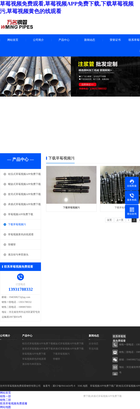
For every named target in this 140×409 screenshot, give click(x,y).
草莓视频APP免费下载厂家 (104, 386)
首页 (109, 220)
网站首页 (12, 39)
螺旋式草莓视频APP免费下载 (24, 184)
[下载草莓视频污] (71, 185)
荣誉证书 (115, 39)
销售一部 (5, 396)
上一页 (119, 220)
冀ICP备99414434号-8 (64, 386)
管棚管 (12, 244)
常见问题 (93, 348)
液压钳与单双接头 (18, 254)
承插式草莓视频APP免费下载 (24, 204)
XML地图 (83, 386)
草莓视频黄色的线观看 (21, 234)
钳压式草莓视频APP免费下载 (24, 174)
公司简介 (38, 39)
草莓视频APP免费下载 (20, 214)
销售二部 (5, 399)
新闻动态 (89, 39)
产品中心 (64, 39)
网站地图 (5, 407)
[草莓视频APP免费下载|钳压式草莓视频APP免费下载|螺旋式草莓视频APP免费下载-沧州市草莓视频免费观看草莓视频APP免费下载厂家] (17, 24)
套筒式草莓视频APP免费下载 (24, 194)
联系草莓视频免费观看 (13, 403)
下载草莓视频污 (17, 224)
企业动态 (93, 343)
